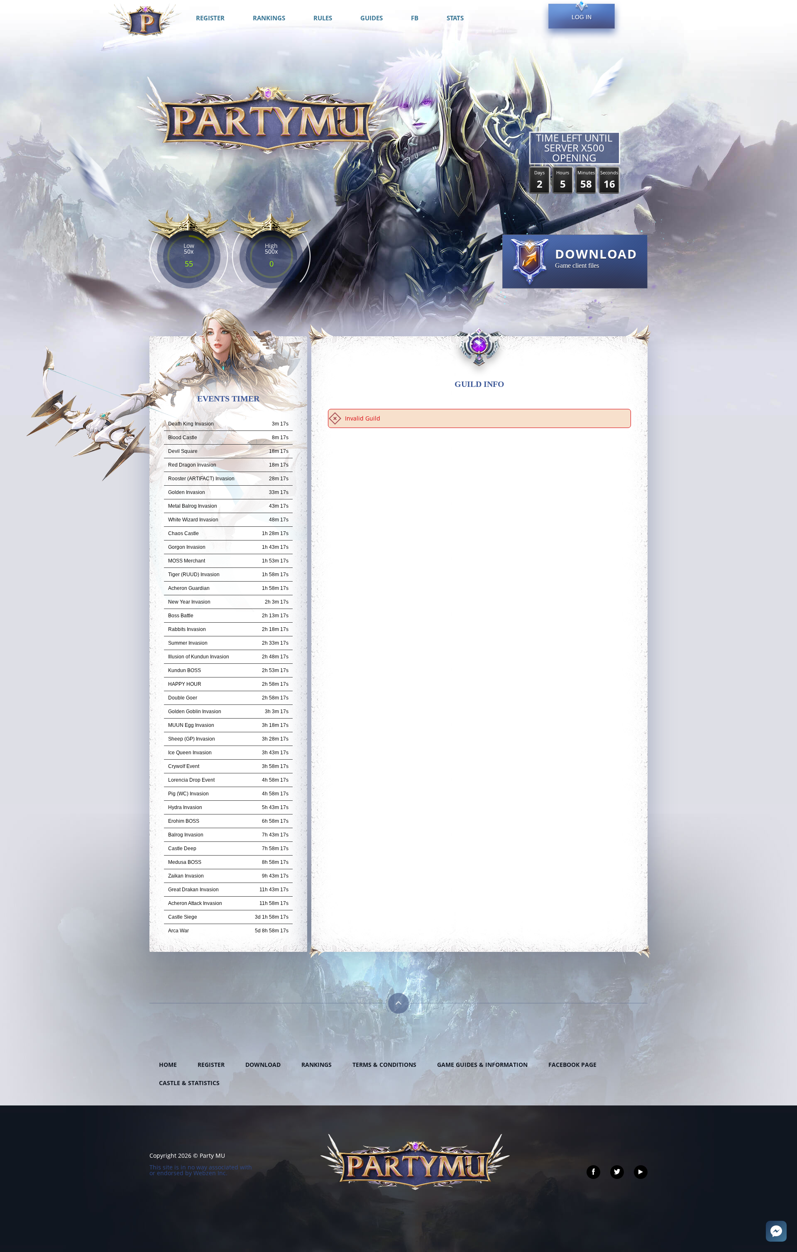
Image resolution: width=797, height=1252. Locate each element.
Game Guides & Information (482, 1065)
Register (211, 1065)
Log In (582, 17)
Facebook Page (572, 1065)
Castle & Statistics (189, 1083)
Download (263, 1065)
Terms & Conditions (384, 1065)
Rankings (316, 1065)
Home (168, 1065)
